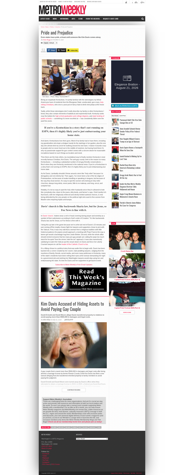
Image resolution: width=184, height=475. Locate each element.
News (55, 19)
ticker (99, 427)
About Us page (46, 448)
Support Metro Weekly (49, 24)
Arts (73, 19)
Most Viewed (115, 115)
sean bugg (92, 427)
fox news (54, 427)
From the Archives (93, 19)
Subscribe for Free (79, 1)
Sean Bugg (46, 40)
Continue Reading (73, 390)
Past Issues (126, 473)
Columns (57, 27)
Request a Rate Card (110, 19)
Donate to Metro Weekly (65, 1)
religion (85, 427)
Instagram (45, 462)
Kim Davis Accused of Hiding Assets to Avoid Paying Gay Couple (72, 306)
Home (42, 27)
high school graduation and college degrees (71, 116)
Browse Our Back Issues (94, 1)
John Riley (46, 320)
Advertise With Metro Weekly (48, 1)
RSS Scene (55, 464)
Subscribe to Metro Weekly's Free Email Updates (73, 265)
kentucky (61, 427)
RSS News (46, 464)
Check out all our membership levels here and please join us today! (75, 422)
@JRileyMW (68, 320)
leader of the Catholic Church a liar (75, 244)
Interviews (64, 19)
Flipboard (45, 458)
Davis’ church (48, 216)
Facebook (45, 454)
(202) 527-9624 (46, 446)
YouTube (45, 460)
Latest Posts (122, 115)
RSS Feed (139, 473)
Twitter (44, 456)
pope (79, 427)
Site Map (133, 473)
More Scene (127, 312)
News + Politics (49, 27)
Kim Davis (68, 427)
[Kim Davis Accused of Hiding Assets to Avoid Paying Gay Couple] (74, 368)
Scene (80, 19)
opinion (74, 427)
